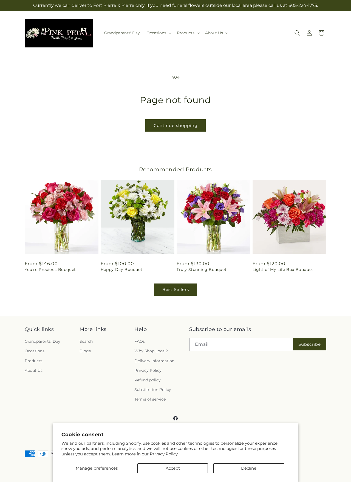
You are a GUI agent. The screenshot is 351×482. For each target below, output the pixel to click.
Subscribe (309, 344)
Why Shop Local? (151, 350)
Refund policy (147, 380)
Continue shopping (175, 125)
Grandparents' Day (42, 341)
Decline (248, 468)
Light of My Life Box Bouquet (283, 269)
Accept (173, 468)
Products (33, 360)
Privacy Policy (164, 454)
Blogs (85, 350)
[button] (158, 33)
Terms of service (150, 399)
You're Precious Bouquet (50, 269)
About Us (34, 370)
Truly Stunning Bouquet (202, 269)
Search (86, 341)
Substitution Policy (152, 389)
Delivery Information (154, 360)
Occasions (34, 350)
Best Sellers (175, 289)
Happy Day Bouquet (121, 269)
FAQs (139, 341)
